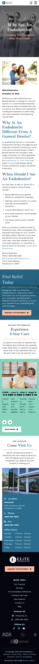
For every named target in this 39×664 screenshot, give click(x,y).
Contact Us (19, 603)
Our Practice (19, 584)
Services (19, 588)
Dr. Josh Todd (23, 160)
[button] (35, 2)
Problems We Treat (19, 595)
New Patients (19, 599)
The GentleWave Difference (19, 592)
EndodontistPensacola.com (17, 258)
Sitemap (6, 654)
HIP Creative (30, 660)
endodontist (11, 160)
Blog (19, 607)
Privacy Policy (16, 654)
